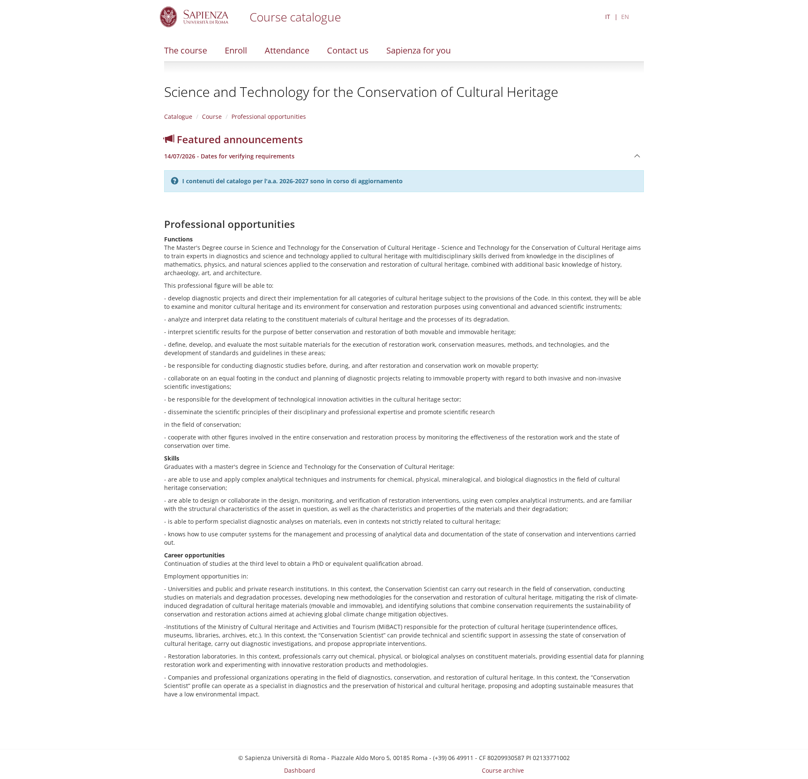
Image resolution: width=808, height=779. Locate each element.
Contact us (348, 50)
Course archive (503, 770)
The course (185, 50)
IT (607, 17)
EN (625, 17)
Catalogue (178, 116)
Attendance (287, 50)
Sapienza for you (418, 50)
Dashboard (299, 770)
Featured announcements (238, 139)
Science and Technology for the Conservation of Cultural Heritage (361, 92)
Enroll (236, 50)
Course (212, 116)
